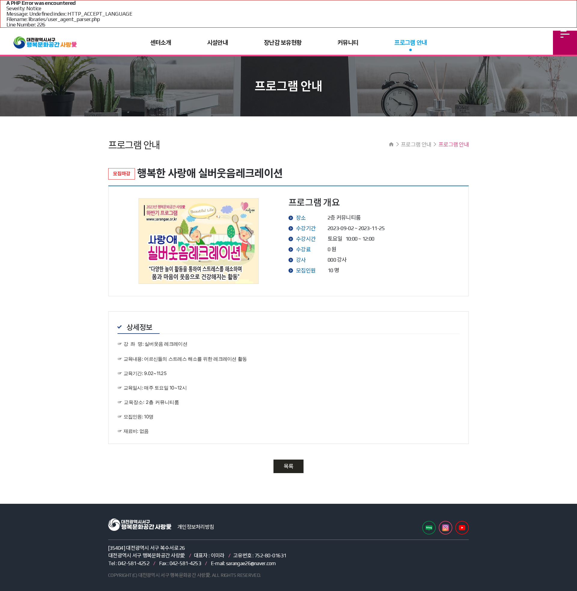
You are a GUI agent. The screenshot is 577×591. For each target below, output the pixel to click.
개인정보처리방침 (195, 527)
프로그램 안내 (410, 42)
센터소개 (160, 42)
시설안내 (217, 42)
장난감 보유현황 (282, 42)
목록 (289, 466)
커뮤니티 (347, 42)
